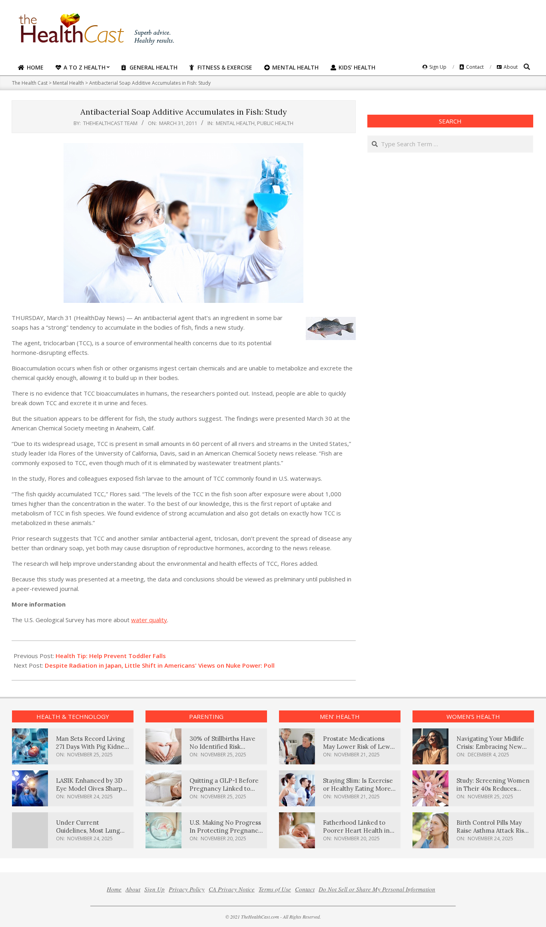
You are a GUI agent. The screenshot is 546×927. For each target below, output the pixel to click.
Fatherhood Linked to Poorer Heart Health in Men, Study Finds (356, 830)
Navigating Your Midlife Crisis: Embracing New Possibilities (490, 746)
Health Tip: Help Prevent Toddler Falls (111, 656)
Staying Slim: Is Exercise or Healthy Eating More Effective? (358, 788)
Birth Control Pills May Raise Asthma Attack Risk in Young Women (491, 830)
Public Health (275, 123)
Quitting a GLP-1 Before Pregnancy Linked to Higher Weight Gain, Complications (224, 792)
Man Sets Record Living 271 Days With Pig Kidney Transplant (92, 746)
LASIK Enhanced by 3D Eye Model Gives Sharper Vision (92, 788)
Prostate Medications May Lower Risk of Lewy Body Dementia (358, 746)
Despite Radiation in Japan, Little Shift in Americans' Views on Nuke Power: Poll (160, 665)
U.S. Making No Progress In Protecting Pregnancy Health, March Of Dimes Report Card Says (225, 834)
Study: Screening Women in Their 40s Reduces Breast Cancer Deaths (493, 788)
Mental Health (235, 123)
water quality (149, 620)
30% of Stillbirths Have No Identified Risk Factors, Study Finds (222, 746)
